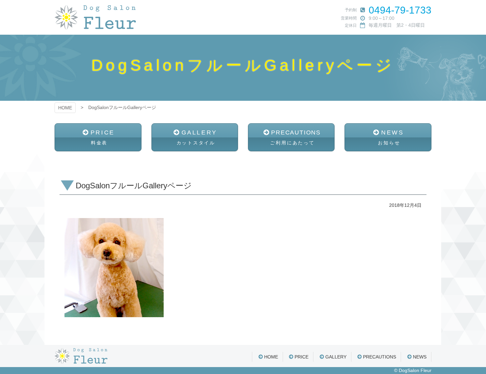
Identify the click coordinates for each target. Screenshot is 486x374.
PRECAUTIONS (295, 137)
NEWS (391, 137)
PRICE (103, 137)
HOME (65, 107)
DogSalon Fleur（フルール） (95, 17)
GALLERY (197, 137)
